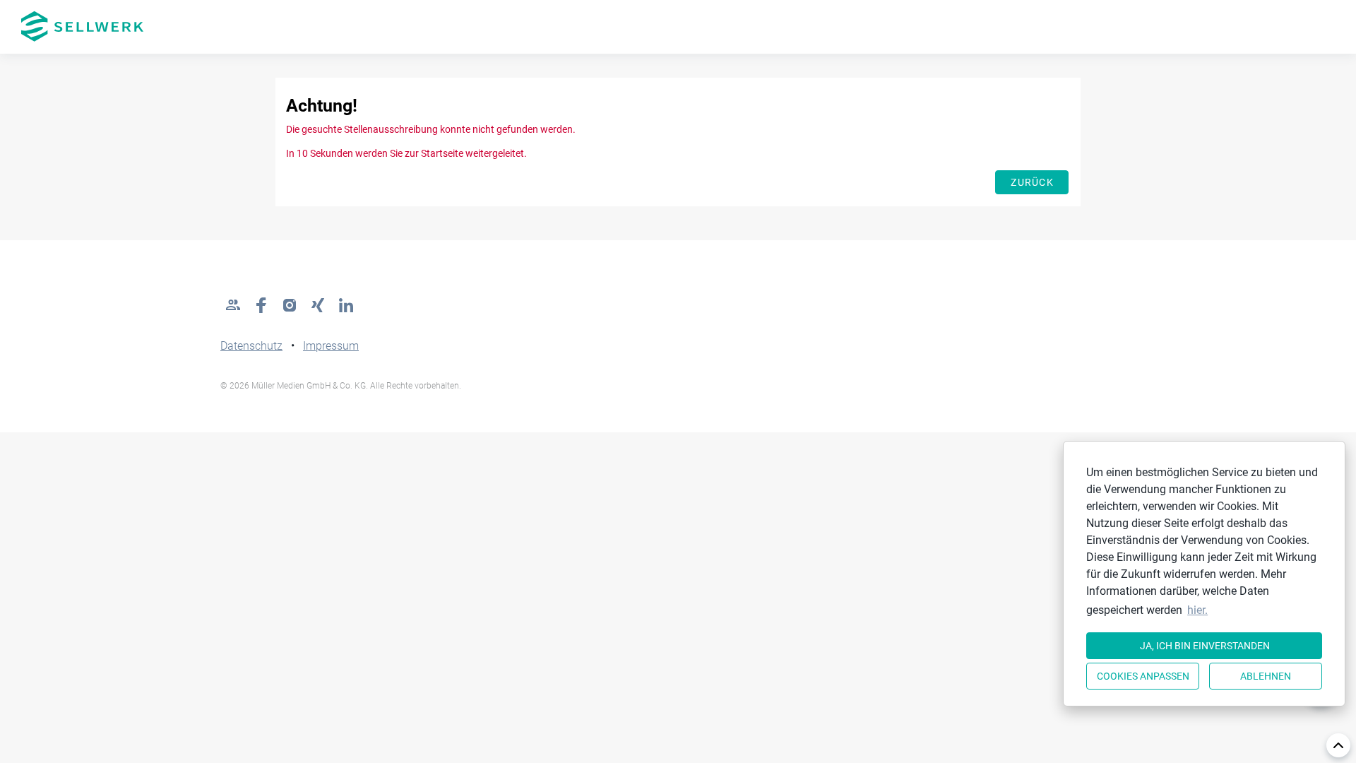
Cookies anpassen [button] (1143, 676)
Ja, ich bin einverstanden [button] (1205, 645)
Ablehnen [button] (1265, 676)
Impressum (331, 346)
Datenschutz (251, 346)
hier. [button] (1197, 610)
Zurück (1032, 182)
